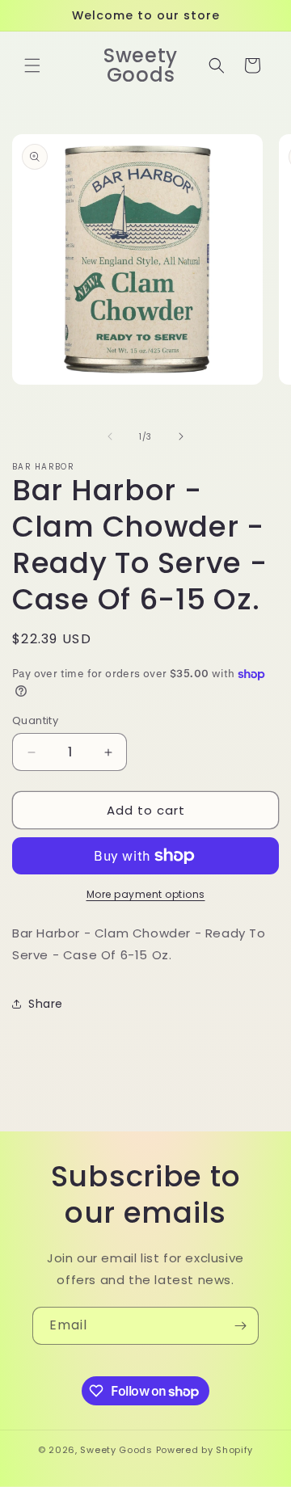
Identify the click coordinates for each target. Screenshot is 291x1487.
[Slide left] (110, 436)
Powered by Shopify (205, 1449)
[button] (32, 65)
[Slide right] (181, 436)
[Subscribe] (240, 1326)
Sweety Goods (116, 1449)
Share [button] (45, 1004)
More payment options (145, 894)
